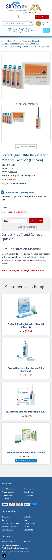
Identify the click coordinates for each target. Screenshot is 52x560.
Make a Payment (42, 17)
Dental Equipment (30, 489)
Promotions (14, 17)
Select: (4, 207)
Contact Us (27, 517)
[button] (22, 30)
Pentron (13, 171)
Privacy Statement (30, 523)
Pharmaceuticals (8, 492)
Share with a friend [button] (27, 146)
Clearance (5, 498)
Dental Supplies (8, 489)
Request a (14, 183)
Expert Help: (25, 13)
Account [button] (33, 30)
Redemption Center (26, 17)
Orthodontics (28, 492)
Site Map (27, 526)
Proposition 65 (7, 530)
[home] (17, 6)
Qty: (5, 220)
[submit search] (31, 23)
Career (4, 520)
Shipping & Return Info (10, 523)
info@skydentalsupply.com (18, 548)
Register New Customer (10, 526)
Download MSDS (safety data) (19, 192)
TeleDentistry (28, 530)
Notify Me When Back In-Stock (26, 461)
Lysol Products (7, 495)
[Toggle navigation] (46, 30)
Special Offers (29, 495)
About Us (5, 517)
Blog (25, 520)
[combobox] (18, 23)
